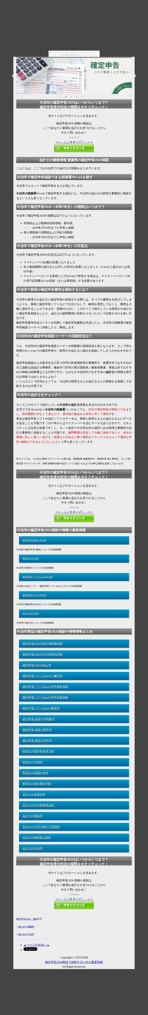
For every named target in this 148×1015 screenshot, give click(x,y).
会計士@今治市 (33, 848)
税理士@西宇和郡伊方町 (38, 751)
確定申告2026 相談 (27, 919)
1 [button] (66, 97)
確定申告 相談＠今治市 (35, 540)
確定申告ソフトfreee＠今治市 (38, 577)
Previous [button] (13, 76)
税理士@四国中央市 (35, 773)
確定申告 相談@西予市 (37, 729)
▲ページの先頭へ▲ (36, 944)
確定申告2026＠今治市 (34, 595)
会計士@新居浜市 (34, 794)
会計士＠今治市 (31, 613)
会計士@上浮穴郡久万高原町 (41, 826)
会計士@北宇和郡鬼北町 (38, 805)
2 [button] (71, 97)
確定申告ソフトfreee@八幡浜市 (43, 675)
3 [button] (77, 97)
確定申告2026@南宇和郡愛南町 (43, 643)
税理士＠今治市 (31, 558)
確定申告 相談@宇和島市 (39, 719)
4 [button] (82, 97)
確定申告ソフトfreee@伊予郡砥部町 (45, 697)
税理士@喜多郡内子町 (37, 783)
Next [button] (134, 76)
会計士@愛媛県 (26, 926)
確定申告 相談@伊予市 (37, 740)
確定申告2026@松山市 (37, 665)
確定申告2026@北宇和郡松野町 (43, 654)
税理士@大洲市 (33, 762)
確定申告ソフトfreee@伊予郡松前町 (45, 686)
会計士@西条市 (33, 816)
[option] (74, 76)
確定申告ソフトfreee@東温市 (41, 708)
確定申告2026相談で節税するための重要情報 (74, 962)
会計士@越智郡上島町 (37, 837)
